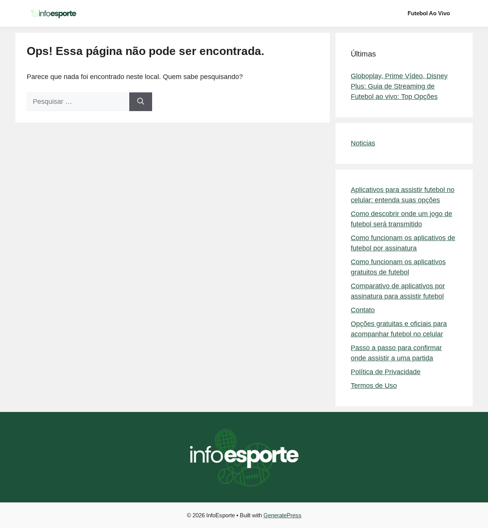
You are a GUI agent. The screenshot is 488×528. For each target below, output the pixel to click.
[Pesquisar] (140, 101)
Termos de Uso (374, 385)
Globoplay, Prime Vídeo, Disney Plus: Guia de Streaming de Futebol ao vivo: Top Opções (399, 86)
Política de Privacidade (386, 372)
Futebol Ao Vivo (429, 13)
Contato (363, 310)
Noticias (363, 143)
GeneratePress (282, 515)
